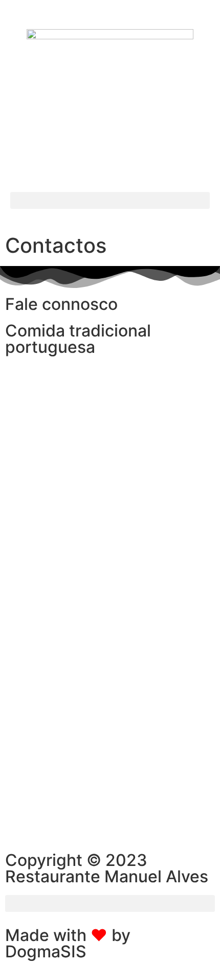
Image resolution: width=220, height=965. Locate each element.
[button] (110, 200)
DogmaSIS (45, 951)
